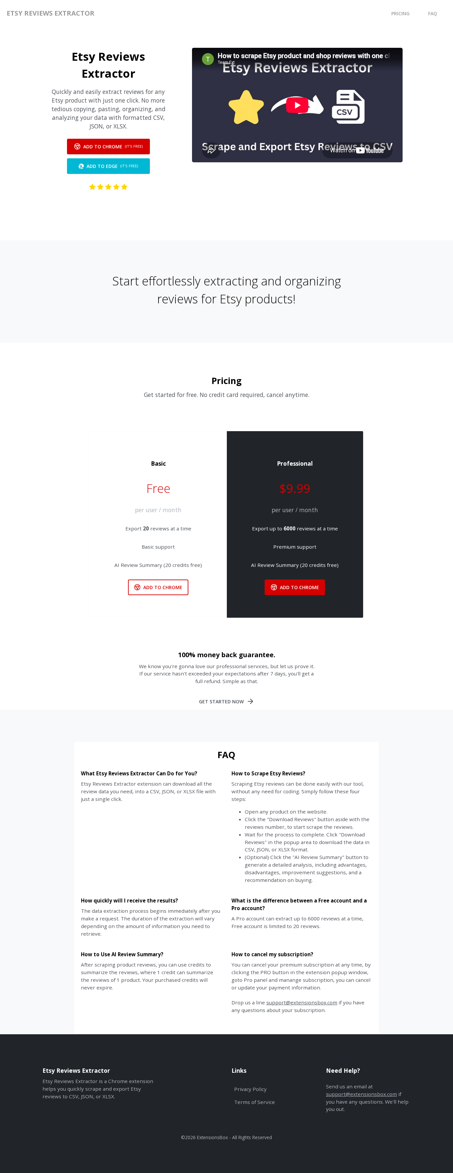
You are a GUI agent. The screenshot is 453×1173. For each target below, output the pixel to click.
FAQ (432, 13)
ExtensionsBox (212, 1137)
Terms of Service (254, 1102)
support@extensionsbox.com (301, 1002)
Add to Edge (112, 166)
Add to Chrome (113, 146)
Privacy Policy (250, 1089)
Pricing (400, 13)
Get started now (221, 701)
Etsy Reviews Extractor (51, 13)
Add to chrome (162, 587)
